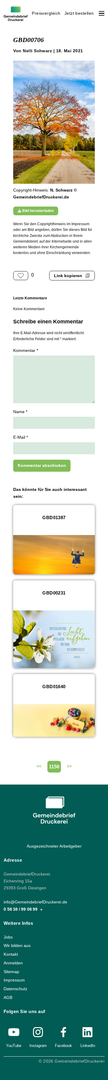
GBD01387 (54, 517)
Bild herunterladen (37, 211)
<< (39, 766)
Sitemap (11, 971)
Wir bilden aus (17, 945)
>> (69, 766)
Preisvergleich (46, 13)
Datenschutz (15, 989)
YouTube (13, 1045)
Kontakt (11, 954)
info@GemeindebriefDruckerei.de (35, 902)
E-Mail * (20, 437)
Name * (20, 412)
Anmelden (13, 963)
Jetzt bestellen (79, 13)
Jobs (8, 937)
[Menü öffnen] (101, 13)
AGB (8, 997)
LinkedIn (87, 1045)
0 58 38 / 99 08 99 (21, 909)
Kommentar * (25, 350)
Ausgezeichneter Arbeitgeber (54, 846)
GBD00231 (54, 592)
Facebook (63, 1045)
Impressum (14, 980)
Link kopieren (68, 276)
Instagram (38, 1045)
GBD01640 (54, 686)
